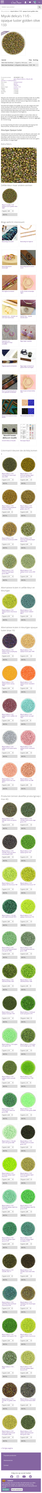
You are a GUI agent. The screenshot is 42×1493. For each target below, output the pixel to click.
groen (15, 84)
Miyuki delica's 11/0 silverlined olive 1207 (8, 980)
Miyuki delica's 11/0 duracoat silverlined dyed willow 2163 (27, 539)
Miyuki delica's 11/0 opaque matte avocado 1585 (8, 1078)
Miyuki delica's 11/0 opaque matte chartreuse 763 (27, 1336)
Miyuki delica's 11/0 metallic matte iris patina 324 (9, 820)
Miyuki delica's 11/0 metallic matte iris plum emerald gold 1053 (9, 852)
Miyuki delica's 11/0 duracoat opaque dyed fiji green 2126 (27, 1207)
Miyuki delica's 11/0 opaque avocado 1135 (8, 1012)
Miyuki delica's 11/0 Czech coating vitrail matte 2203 (28, 1399)
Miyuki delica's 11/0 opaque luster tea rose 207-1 (8, 780)
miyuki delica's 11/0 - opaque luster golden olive (24, 11)
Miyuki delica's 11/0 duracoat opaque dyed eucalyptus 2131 (26, 1239)
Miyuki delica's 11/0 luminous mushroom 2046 (9, 538)
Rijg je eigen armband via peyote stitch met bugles (27, 366)
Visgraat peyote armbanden (9, 366)
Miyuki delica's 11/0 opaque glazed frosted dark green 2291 (26, 1432)
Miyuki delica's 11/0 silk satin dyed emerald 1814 (9, 916)
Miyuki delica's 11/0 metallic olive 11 (7, 1270)
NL (39, 2)
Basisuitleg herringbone (26, 241)
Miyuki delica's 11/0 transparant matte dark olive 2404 (9, 475)
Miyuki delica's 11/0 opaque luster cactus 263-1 (27, 572)
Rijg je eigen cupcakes (26, 341)
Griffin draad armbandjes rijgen (27, 292)
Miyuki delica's (21, 79)
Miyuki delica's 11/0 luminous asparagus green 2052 (8, 572)
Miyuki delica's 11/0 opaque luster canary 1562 (8, 683)
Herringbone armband (8, 291)
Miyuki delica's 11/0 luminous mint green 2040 (28, 1109)
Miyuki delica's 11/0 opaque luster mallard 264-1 (26, 611)
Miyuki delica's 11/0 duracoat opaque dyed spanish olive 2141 (26, 475)
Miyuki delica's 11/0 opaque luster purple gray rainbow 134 (9, 651)
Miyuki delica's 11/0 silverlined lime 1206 (26, 980)
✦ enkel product (11, 80)
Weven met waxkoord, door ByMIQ (9, 416)
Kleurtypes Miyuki (25, 440)
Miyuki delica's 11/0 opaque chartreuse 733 (27, 916)
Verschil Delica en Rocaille (9, 440)
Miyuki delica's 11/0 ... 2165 (8, 1367)
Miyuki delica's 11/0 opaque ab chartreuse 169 (9, 884)
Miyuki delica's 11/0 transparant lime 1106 (26, 1077)
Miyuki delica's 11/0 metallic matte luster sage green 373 (28, 820)
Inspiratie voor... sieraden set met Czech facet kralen (9, 317)
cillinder (16, 85)
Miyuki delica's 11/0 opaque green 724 (26, 851)
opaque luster (18, 82)
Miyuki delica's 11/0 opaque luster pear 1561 (27, 650)
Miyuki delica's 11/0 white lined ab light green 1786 (27, 1045)
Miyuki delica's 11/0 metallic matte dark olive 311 (27, 1271)
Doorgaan (6, 1489)
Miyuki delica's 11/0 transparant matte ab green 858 (8, 1110)
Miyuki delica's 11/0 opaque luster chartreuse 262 (9, 611)
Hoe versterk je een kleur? (27, 415)
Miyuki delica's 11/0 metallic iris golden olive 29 (9, 1400)
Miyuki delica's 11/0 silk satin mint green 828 (9, 1141)
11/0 (19, 87)
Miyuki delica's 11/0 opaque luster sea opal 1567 (27, 716)
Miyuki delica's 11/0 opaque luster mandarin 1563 (27, 683)
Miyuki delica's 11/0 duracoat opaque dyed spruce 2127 (8, 1239)
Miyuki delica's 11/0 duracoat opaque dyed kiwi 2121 (8, 1175)
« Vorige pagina (7, 1448)
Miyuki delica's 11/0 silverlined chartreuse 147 (27, 884)
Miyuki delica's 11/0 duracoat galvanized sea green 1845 (27, 949)
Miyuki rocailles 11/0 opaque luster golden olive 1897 (9, 206)
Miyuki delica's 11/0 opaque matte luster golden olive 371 (26, 507)
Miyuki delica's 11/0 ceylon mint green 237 (9, 1045)
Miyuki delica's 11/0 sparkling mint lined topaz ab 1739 (27, 1303)
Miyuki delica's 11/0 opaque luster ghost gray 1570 (9, 748)
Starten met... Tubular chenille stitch (26, 317)
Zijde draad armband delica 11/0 (27, 391)
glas (15, 79)
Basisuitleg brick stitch (8, 241)
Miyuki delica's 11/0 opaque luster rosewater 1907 (27, 748)
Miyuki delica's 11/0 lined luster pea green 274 (27, 1012)
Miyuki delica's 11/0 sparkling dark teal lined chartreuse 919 (9, 1303)
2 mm (15, 87)
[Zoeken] (39, 7)
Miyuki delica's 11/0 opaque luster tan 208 (26, 779)
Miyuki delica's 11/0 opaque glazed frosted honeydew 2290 (8, 1432)
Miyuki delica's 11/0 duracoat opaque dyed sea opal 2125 (9, 1207)
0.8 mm (16, 88)
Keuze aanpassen (17, 1489)
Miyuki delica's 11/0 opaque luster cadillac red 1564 (9, 716)
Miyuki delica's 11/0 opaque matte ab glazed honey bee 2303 (9, 507)
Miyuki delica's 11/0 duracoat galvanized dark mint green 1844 (9, 949)
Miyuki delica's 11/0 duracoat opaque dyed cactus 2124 (26, 1175)
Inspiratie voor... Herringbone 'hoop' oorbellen (7, 342)
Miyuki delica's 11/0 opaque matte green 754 (9, 1335)
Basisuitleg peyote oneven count (27, 267)
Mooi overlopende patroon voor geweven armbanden (9, 391)
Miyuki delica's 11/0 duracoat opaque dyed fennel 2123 (26, 1368)
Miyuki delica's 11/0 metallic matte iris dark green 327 (27, 1142)
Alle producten (5, 11)
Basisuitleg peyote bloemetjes (7, 267)
